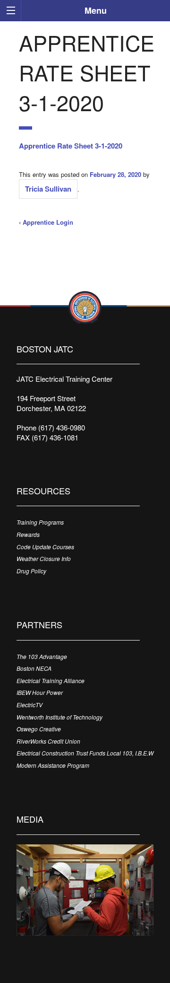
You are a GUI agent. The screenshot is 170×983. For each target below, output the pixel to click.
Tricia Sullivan (48, 189)
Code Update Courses (45, 547)
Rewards (28, 534)
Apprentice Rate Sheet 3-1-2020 (70, 145)
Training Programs (40, 522)
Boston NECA (34, 668)
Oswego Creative (39, 729)
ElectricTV (29, 705)
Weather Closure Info (44, 558)
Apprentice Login (48, 222)
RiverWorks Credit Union (48, 741)
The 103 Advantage (42, 656)
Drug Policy (31, 571)
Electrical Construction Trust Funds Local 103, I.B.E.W (85, 753)
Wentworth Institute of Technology (59, 717)
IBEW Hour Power (40, 692)
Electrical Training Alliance (51, 680)
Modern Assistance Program (53, 765)
